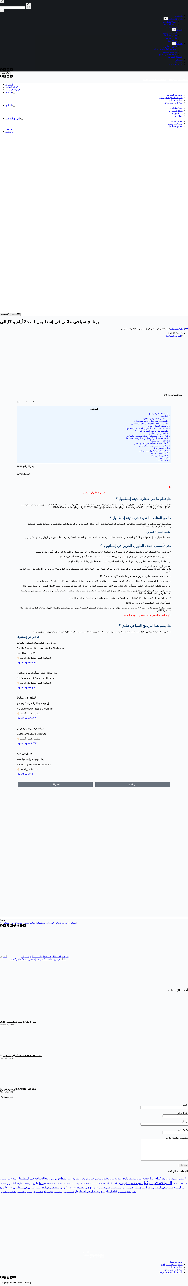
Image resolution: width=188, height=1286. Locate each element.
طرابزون (91, 1187)
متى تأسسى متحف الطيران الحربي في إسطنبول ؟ (146, 428)
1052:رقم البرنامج (159, 413)
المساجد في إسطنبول (89, 1183)
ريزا (8, 1183)
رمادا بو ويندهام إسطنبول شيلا (154, 450)
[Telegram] (18, 926)
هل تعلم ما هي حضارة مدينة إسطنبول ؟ (152, 421)
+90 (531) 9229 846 (178, 79)
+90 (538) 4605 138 (94, 1257)
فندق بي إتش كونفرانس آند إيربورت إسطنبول (147, 438)
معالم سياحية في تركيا (24, 1192)
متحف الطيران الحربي (158, 426)
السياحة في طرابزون (130, 1183)
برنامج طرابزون (175, 123)
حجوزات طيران (175, 1262)
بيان (165, 416)
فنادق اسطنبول (175, 110)
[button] (132, 784)
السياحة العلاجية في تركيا (171, 97)
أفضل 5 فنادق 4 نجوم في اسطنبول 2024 (18, 1022)
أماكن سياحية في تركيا (117, 1179)
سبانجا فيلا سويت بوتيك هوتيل (154, 446)
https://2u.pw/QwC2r (27, 718)
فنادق (134, 1191)
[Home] (187, 328)
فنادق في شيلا (161, 448)
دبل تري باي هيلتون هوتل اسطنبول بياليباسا (148, 436)
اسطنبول (61, 1178)
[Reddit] (15, 926)
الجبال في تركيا (50, 1179)
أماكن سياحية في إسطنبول (136, 1179)
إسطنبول (77, 1179)
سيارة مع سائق (175, 100)
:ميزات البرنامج (160, 455)
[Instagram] (8, 77)
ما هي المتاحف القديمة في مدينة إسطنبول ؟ (149, 423)
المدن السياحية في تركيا (107, 1183)
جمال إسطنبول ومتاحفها (156, 418)
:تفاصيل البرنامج (160, 453)
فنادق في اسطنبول (86, 1191)
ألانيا (147, 1179)
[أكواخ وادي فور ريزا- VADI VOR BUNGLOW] (20, 1051)
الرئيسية (9, 131)
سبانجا (33, 923)
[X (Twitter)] (5, 77)
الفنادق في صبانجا (160, 441)
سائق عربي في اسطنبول (49, 923)
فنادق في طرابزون (68, 1192)
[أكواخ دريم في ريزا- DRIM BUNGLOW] (20, 1084)
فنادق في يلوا (58, 1192)
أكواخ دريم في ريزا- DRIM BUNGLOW (18, 1089)
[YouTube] (11, 77)
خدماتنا (9, 92)
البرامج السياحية (13, 118)
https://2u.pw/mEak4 (27, 662)
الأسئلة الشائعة (12, 87)
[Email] (24, 926)
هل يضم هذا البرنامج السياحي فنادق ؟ (152, 431)
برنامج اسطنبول (175, 126)
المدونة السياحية (13, 90)
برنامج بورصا (176, 121)
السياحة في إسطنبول (31, 1178)
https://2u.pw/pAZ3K (27, 743)
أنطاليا (104, 1179)
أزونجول (182, 1179)
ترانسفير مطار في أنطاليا (21, 1183)
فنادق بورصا (176, 113)
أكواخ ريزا (178, 116)
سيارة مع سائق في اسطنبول (16, 923)
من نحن (9, 129)
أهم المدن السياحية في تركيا (91, 1179)
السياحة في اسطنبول (8, 1179)
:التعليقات (163, 460)
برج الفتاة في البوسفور (54, 1183)
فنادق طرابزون (175, 108)
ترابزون (35, 1183)
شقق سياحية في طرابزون (109, 1188)
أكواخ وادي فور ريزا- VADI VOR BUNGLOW (21, 1055)
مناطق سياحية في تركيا (8, 1192)
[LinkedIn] (11, 926)
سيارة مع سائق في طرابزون (134, 1187)
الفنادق (9, 105)
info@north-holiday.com (154, 79)
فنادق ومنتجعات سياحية (171, 1264)
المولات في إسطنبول (74, 1183)
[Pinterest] (8, 926)
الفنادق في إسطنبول (158, 433)
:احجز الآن (163, 458)
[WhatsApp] (21, 926)
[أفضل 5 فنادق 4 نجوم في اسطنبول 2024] (20, 1017)
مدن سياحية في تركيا (43, 1191)
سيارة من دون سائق (173, 103)
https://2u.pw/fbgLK (26, 687)
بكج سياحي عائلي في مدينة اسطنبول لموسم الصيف (147, 615)
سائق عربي (68, 1187)
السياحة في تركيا (158, 1182)
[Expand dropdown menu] (14, 106)
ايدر (64, 1183)
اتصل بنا (9, 84)
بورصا (65, 923)
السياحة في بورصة (180, 1183)
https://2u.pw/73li (25, 774)
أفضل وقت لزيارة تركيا (170, 1179)
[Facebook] (1, 77)
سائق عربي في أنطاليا (50, 1188)
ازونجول (71, 1179)
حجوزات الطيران (174, 95)
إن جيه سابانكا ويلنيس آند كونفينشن (152, 443)
